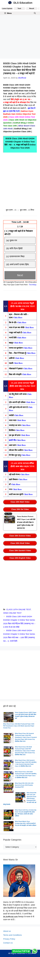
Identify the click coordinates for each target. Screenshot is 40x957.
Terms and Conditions (12, 935)
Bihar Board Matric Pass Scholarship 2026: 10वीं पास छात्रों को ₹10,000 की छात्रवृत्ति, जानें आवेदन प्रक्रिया (25, 823)
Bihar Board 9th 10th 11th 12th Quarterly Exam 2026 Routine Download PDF (24, 785)
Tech (19, 8)
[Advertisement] (20, 37)
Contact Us (8, 943)
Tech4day (32, 285)
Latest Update (7, 8)
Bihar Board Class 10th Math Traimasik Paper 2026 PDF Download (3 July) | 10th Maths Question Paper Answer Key (18, 726)
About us (7, 931)
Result (31, 8)
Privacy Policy (9, 939)
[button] (35, 13)
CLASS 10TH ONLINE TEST (18, 609)
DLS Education (22, 2)
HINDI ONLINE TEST (12, 613)
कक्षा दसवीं (6, 99)
